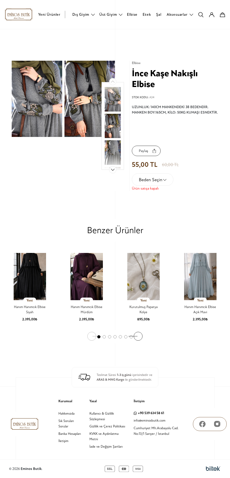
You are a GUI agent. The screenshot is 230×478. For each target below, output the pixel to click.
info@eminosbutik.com (150, 420)
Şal (158, 14)
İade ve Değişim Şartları (106, 446)
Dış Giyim (80, 14)
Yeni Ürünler (49, 14)
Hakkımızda (66, 413)
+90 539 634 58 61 (151, 413)
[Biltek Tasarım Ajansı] (213, 469)
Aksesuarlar (177, 14)
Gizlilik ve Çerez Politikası (107, 426)
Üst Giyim (108, 14)
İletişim (63, 441)
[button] (112, 169)
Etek (147, 14)
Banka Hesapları (69, 434)
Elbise (132, 14)
